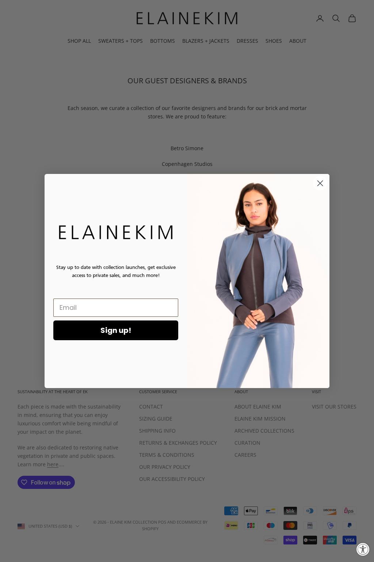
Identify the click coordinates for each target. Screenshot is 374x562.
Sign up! (115, 330)
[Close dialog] (320, 183)
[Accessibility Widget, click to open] (363, 549)
